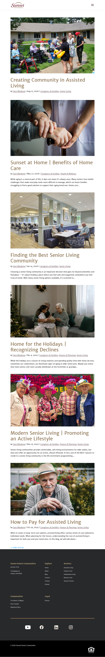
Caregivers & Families (49, 91)
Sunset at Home (69, 581)
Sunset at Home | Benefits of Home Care (51, 165)
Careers (47, 577)
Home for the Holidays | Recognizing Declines (38, 347)
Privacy (47, 600)
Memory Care (68, 577)
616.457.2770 (14, 567)
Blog (46, 574)
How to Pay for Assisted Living (45, 522)
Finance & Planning (67, 355)
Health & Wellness (68, 174)
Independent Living (69, 574)
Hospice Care (68, 571)
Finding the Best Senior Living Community (44, 258)
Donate (47, 584)
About (46, 571)
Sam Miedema (19, 91)
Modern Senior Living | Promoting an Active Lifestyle (49, 436)
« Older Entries (17, 547)
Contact (47, 581)
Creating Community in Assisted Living (47, 83)
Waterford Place (15, 607)
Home (47, 567)
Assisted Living (68, 567)
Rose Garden (14, 604)
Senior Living (65, 91)
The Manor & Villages (17, 600)
